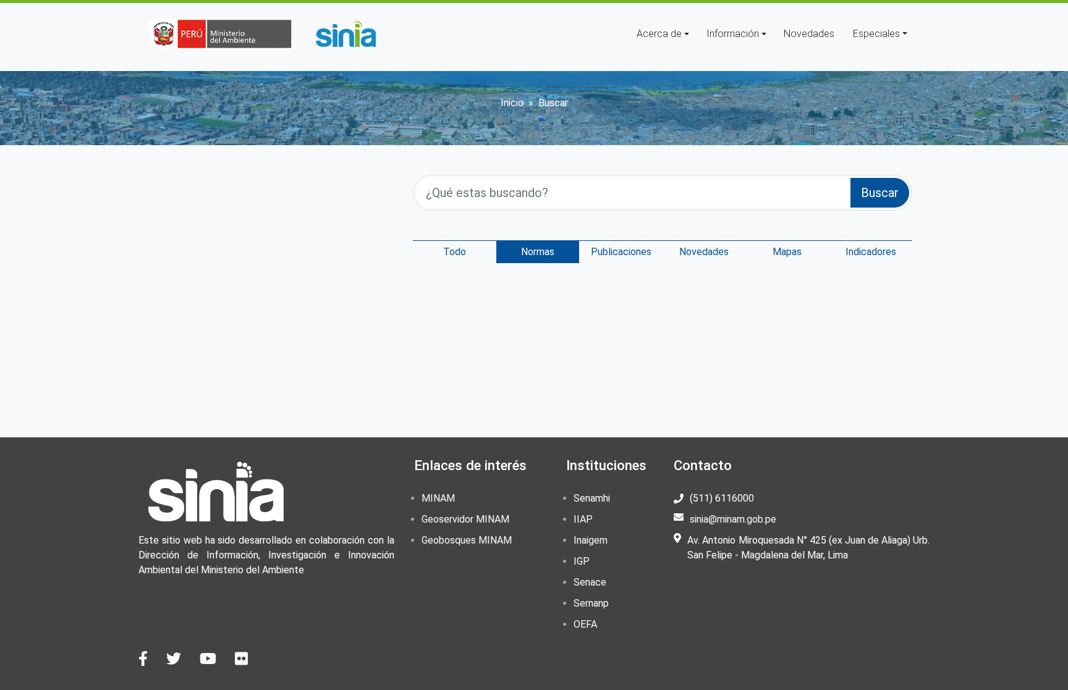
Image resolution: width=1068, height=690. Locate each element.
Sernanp (591, 603)
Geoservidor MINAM (465, 519)
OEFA (585, 624)
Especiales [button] (876, 34)
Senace (590, 582)
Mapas (787, 252)
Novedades (809, 34)
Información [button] (732, 34)
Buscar (880, 192)
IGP (582, 561)
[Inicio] (345, 34)
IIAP (583, 519)
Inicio (512, 103)
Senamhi (592, 498)
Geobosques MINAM (467, 540)
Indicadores (871, 252)
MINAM (438, 498)
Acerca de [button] (659, 34)
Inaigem (591, 540)
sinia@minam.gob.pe (733, 519)
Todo (454, 252)
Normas (537, 252)
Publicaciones (621, 252)
